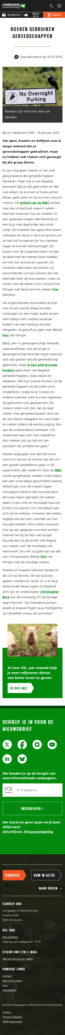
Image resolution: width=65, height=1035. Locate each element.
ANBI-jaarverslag (12, 1021)
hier (55, 289)
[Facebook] (22, 744)
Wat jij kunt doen (12, 980)
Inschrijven (31, 808)
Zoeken (7, 1012)
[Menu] (59, 6)
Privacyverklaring (12, 1016)
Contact (7, 976)
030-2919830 (10, 937)
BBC (58, 470)
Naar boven (48, 888)
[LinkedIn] (7, 759)
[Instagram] (37, 744)
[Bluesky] (22, 759)
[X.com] (7, 744)
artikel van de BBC (34, 203)
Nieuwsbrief (9, 990)
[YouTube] (52, 744)
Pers (5, 985)
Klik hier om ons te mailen (17, 958)
